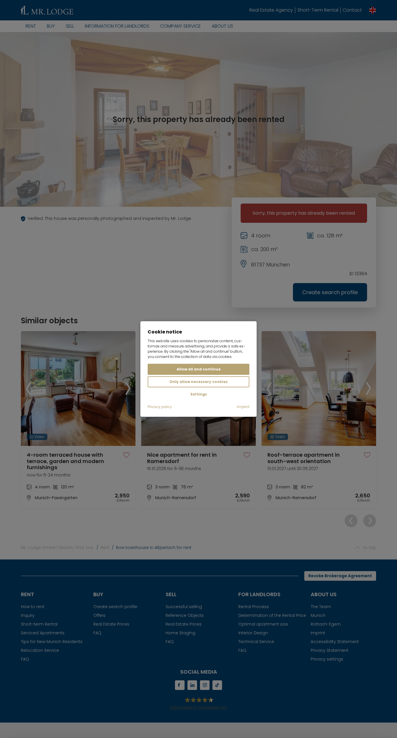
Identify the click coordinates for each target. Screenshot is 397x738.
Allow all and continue (199, 369)
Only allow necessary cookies (198, 381)
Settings (198, 394)
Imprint (243, 406)
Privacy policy (160, 406)
